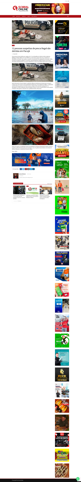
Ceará (13, 45)
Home (13, 16)
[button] (77, 478)
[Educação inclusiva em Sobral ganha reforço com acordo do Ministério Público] (32, 190)
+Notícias (18, 16)
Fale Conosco (34, 16)
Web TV (29, 16)
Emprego (24, 16)
